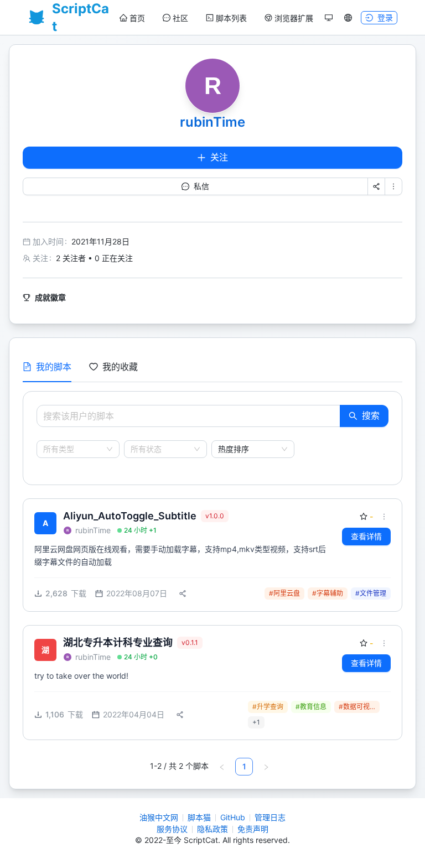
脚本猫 (199, 817)
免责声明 (252, 829)
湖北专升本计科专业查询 (118, 642)
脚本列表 (231, 18)
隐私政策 (212, 829)
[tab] (47, 366)
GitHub (232, 817)
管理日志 (270, 817)
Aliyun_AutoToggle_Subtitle (129, 516)
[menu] (216, 18)
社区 (180, 18)
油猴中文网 (158, 817)
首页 (137, 18)
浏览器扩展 (293, 18)
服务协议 (172, 829)
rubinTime (212, 122)
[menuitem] (132, 18)
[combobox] (73, 449)
